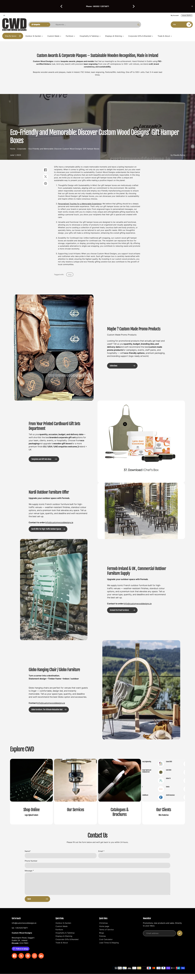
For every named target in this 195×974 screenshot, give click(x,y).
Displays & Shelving (64, 936)
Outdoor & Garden (63, 923)
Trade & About (62, 943)
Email (101, 851)
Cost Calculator (106, 939)
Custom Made (61, 926)
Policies (102, 936)
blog (69, 274)
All (4, 15)
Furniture (59, 929)
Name (28, 851)
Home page (104, 926)
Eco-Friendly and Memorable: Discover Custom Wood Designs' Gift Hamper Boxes (64, 149)
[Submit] (179, 933)
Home (12, 149)
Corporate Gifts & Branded (67, 939)
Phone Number (31, 861)
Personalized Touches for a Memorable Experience (79, 204)
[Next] (133, 6)
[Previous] (61, 6)
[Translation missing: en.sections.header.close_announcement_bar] (192, 6)
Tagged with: (59, 274)
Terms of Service (106, 929)
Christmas (103, 923)
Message (29, 871)
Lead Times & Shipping (109, 943)
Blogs (101, 933)
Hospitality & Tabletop (65, 933)
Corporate (21, 149)
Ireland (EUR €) (187, 15)
